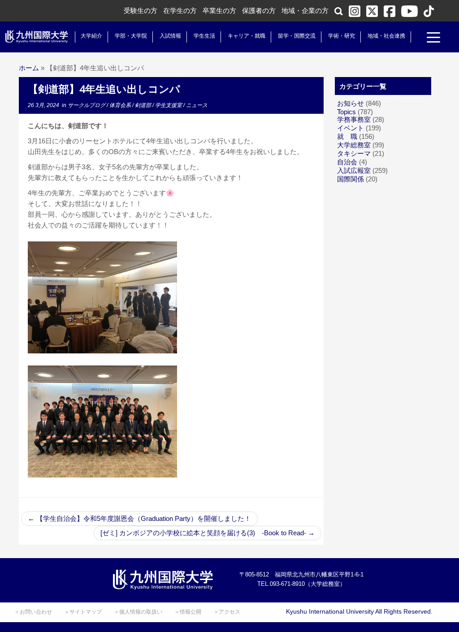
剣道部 (143, 105)
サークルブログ (87, 105)
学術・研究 (341, 36)
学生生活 (204, 36)
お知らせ (350, 103)
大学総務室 (354, 145)
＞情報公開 (187, 612)
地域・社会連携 (386, 36)
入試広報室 (354, 170)
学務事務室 (354, 119)
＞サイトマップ (83, 612)
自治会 (347, 162)
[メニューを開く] (433, 38)
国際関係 (350, 179)
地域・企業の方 (305, 10)
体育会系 (120, 105)
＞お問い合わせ (33, 612)
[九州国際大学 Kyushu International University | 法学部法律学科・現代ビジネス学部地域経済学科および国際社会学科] (36, 36)
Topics (346, 112)
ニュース (197, 105)
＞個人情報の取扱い (138, 612)
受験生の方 (140, 10)
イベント (350, 128)
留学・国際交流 (297, 36)
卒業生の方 (219, 10)
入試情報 (170, 36)
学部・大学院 (131, 36)
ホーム (29, 68)
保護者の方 (259, 10)
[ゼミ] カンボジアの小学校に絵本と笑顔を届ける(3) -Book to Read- (207, 533)
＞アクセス (226, 612)
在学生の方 (180, 10)
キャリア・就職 (246, 36)
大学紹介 (91, 36)
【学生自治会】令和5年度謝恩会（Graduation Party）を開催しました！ (139, 518)
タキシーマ (354, 153)
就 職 (347, 136)
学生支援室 (169, 105)
